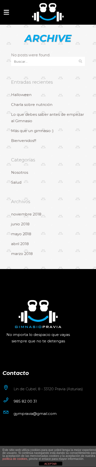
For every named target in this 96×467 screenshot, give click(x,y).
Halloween (21, 94)
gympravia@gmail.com (35, 413)
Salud (16, 182)
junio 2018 (20, 224)
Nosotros (19, 172)
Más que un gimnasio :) (32, 130)
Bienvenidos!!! (23, 140)
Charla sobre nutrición (31, 104)
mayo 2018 (21, 234)
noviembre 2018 (26, 214)
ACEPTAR (50, 463)
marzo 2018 (22, 253)
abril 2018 (20, 243)
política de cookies (14, 459)
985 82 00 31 (25, 401)
